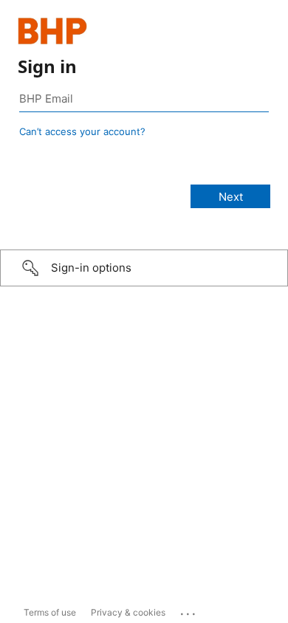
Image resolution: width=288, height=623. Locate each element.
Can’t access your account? (82, 131)
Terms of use (50, 612)
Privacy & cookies (128, 612)
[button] (144, 268)
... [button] (189, 610)
